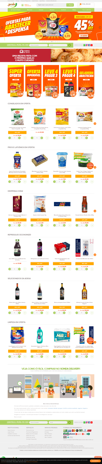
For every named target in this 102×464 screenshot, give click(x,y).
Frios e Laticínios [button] (87, 10)
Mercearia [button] (29, 10)
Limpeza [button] (41, 10)
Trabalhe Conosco (12, 434)
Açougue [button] (52, 10)
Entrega (47, 432)
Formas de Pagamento (32, 432)
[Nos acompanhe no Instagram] (87, 422)
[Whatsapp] (84, 45)
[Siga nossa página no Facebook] (89, 45)
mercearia (50, 408)
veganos (80, 408)
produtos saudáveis (72, 408)
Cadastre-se (28, 5)
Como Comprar (11, 1)
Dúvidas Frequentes (31, 439)
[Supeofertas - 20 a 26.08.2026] (16, 82)
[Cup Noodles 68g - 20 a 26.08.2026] (51, 82)
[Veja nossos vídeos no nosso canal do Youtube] (92, 422)
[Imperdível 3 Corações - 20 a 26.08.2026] (33, 82)
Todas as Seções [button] (16, 10)
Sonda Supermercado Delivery (12, 5)
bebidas (55, 408)
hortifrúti (65, 408)
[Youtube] (92, 45)
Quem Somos (11, 430)
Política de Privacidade (32, 434)
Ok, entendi (95, 461)
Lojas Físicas (11, 432)
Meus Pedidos (48, 434)
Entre (26, 4)
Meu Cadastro (48, 437)
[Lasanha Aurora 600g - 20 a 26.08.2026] (86, 82)
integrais (85, 408)
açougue (60, 408)
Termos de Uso (30, 430)
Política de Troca (30, 435)
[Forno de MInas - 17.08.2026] (51, 55)
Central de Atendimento (14, 435)
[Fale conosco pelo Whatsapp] (84, 422)
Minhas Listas (48, 435)
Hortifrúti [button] (63, 10)
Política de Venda (30, 437)
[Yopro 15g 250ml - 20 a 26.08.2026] (69, 82)
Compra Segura (49, 430)
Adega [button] (74, 10)
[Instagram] (87, 45)
